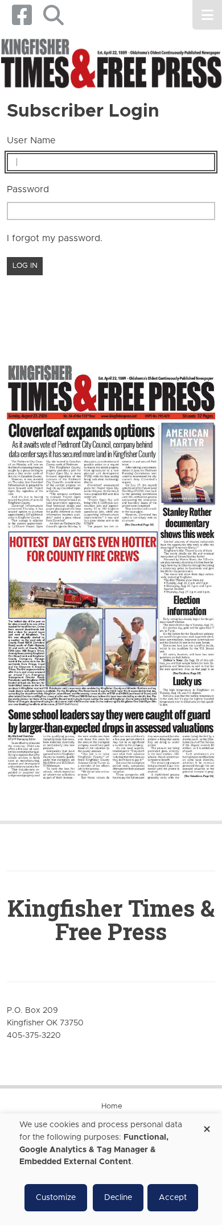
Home (111, 1106)
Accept (173, 1198)
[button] (53, 15)
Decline (118, 1198)
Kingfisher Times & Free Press (111, 919)
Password (28, 189)
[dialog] (111, 1169)
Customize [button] (56, 1198)
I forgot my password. (54, 238)
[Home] (111, 64)
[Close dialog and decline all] (206, 1125)
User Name (31, 140)
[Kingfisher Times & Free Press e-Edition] (111, 563)
